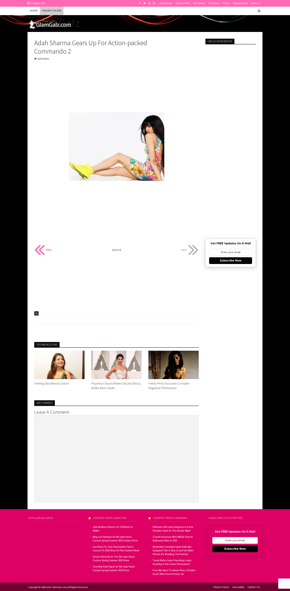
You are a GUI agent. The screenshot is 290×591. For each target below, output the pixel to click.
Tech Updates (199, 3)
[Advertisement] (116, 88)
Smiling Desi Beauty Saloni (51, 383)
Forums (226, 3)
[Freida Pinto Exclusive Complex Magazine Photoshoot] (173, 364)
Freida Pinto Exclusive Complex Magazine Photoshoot (168, 385)
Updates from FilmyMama (170, 518)
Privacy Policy (221, 587)
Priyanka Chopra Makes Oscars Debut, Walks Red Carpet (116, 385)
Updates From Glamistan (109, 518)
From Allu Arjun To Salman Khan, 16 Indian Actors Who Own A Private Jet (174, 572)
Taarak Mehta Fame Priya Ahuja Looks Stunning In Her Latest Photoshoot (172, 562)
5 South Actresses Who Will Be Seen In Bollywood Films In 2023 (173, 538)
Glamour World (183, 3)
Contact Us (256, 3)
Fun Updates (214, 3)
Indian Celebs (51, 11)
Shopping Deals (240, 3)
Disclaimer (238, 587)
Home (34, 11)
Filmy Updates (166, 3)
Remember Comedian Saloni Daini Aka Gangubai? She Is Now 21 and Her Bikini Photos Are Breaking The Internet (173, 550)
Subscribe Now (230, 260)
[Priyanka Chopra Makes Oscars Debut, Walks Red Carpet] (116, 364)
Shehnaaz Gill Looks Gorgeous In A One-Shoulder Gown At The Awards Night (173, 528)
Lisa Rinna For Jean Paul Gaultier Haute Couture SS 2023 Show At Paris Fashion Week (116, 548)
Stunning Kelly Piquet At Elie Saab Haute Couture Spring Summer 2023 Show (114, 568)
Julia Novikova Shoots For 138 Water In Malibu (113, 528)
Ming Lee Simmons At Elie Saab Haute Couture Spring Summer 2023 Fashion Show (115, 538)
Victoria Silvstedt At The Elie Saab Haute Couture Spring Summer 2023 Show (114, 558)
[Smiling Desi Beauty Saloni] (59, 364)
